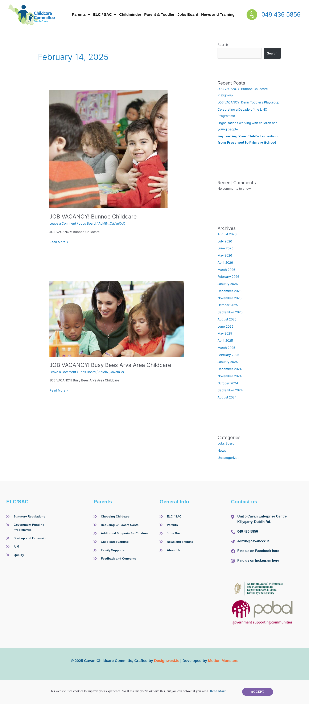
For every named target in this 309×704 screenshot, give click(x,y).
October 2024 (228, 384)
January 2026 (228, 284)
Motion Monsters (223, 661)
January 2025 (228, 362)
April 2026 (225, 263)
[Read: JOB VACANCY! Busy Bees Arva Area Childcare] (116, 319)
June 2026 (225, 249)
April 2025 (225, 341)
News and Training (277, 9)
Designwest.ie (166, 661)
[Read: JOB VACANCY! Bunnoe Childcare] (108, 149)
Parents (98, 9)
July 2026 (225, 242)
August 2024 (227, 398)
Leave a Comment (62, 224)
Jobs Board (239, 9)
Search (223, 45)
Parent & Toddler (202, 9)
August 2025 (227, 320)
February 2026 (228, 277)
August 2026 (227, 235)
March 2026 (226, 270)
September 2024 (230, 391)
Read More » (58, 242)
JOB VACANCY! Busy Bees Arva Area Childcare (111, 365)
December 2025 (230, 292)
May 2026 (225, 256)
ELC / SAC (129, 9)
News (222, 451)
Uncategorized (228, 458)
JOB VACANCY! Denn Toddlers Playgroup (249, 103)
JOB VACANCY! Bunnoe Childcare (93, 217)
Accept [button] (257, 692)
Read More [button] (218, 691)
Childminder (165, 9)
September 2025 (230, 313)
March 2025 (226, 348)
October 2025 (228, 306)
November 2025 (230, 299)
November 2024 (230, 377)
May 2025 (225, 334)
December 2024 (230, 370)
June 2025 (225, 327)
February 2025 (228, 355)
